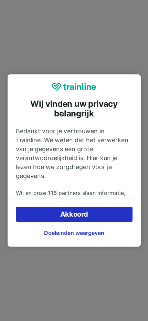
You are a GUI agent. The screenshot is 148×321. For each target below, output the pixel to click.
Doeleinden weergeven (74, 232)
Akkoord (74, 214)
